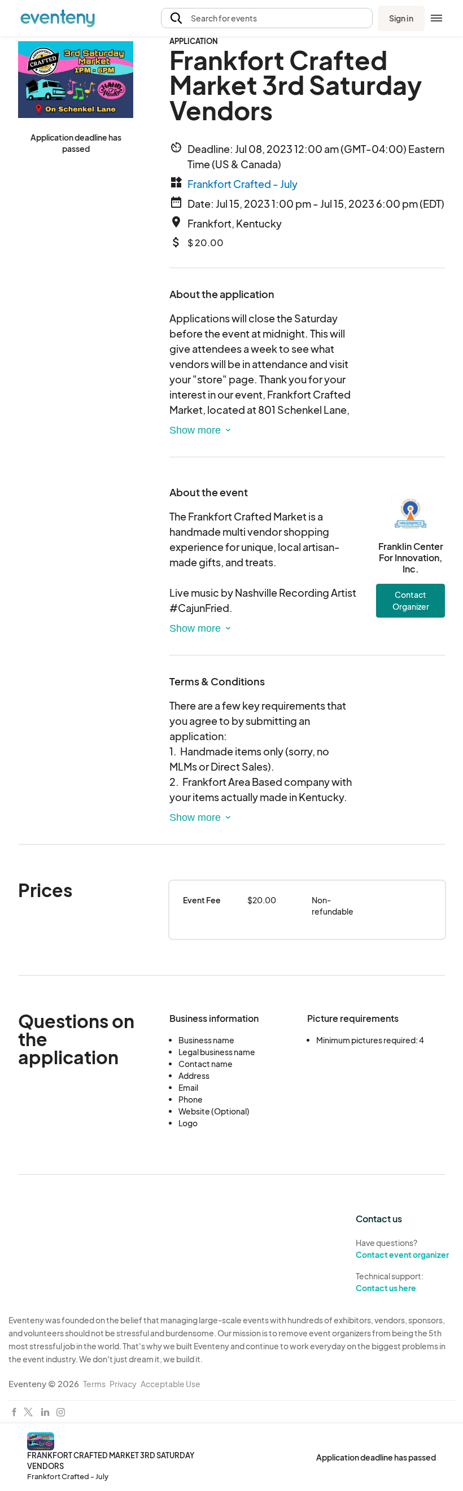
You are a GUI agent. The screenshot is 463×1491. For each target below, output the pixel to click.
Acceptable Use (170, 1384)
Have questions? (402, 1249)
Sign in (401, 18)
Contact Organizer (410, 600)
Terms (94, 1384)
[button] (267, 18)
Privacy (123, 1384)
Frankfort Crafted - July (242, 183)
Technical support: (389, 1282)
